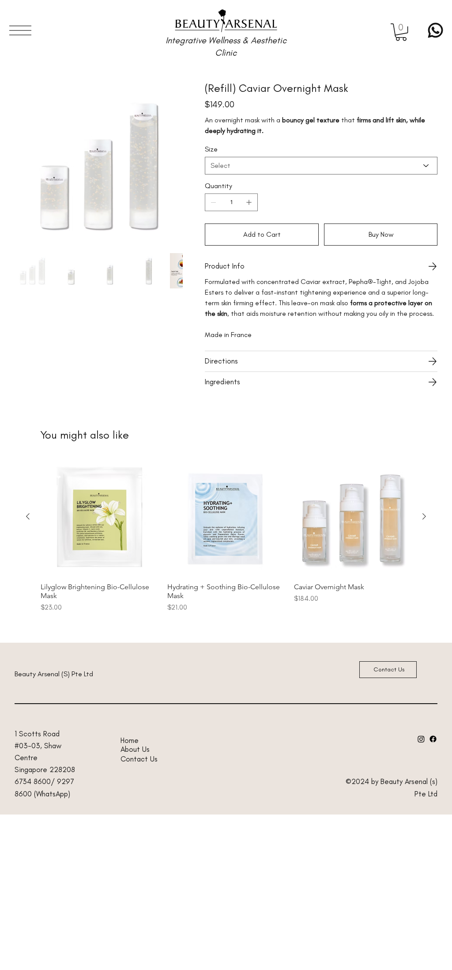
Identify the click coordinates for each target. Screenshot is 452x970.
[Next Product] (424, 516)
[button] (401, 32)
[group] (226, 536)
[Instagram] (421, 739)
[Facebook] (433, 739)
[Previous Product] (28, 516)
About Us (135, 749)
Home (130, 740)
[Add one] (249, 202)
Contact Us (139, 758)
